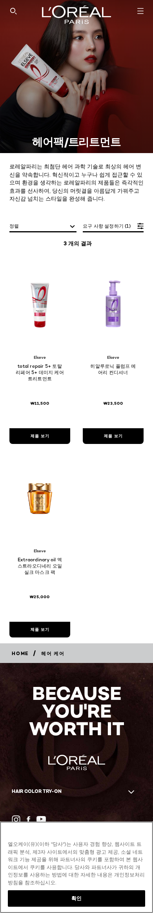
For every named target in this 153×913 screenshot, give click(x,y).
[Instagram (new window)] (16, 819)
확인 (76, 898)
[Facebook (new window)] (28, 819)
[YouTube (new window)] (41, 819)
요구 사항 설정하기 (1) (107, 226)
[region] (76, 867)
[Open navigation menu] (140, 11)
